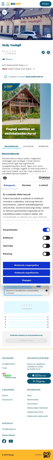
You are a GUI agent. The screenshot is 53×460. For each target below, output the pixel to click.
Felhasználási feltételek (37, 408)
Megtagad (26, 280)
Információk (33, 390)
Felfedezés (8, 358)
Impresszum (7, 400)
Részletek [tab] (26, 185)
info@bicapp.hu (9, 429)
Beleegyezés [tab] (9, 185)
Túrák (4, 368)
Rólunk (5, 395)
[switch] (46, 238)
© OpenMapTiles (20, 290)
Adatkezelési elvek (35, 412)
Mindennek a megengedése (26, 265)
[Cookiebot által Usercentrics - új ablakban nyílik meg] (39, 178)
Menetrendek (32, 400)
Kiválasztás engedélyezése (27, 273)
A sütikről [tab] (43, 185)
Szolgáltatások (8, 364)
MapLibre (9, 290)
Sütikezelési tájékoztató (37, 416)
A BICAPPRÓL (8, 390)
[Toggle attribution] (46, 290)
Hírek (29, 395)
